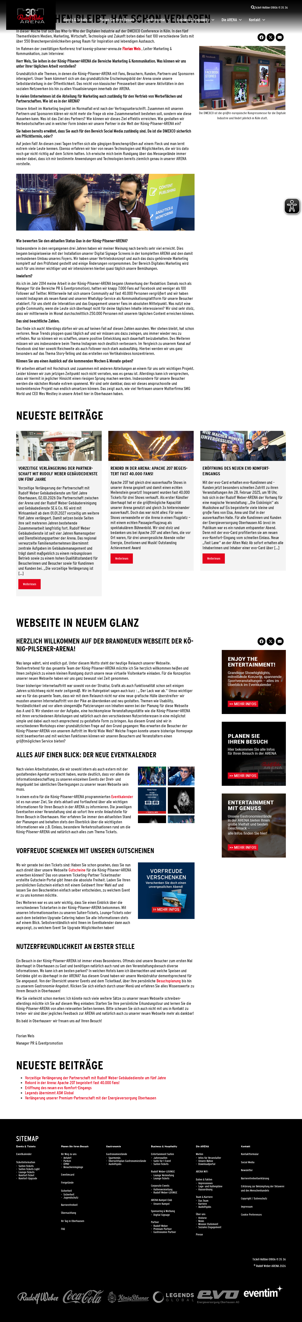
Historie (202, 1218)
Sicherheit (66, 1190)
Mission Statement (208, 1224)
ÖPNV (66, 1164)
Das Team (203, 1200)
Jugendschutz (70, 1197)
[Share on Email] (280, 37)
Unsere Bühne (205, 1161)
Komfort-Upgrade (28, 1178)
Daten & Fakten (204, 1179)
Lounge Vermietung (163, 1175)
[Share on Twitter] (271, 37)
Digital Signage (161, 1214)
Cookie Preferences (251, 1214)
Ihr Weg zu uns (68, 1154)
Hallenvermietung (162, 1189)
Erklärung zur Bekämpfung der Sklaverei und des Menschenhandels (262, 1188)
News (201, 1221)
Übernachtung (68, 1212)
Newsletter (247, 1170)
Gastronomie (155, 20)
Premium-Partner (162, 1229)
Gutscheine (77, 869)
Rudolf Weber (160, 1225)
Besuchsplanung (169, 980)
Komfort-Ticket (26, 1175)
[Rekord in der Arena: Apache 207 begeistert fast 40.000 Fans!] (151, 446)
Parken (67, 1161)
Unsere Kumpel (161, 1203)
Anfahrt (67, 1157)
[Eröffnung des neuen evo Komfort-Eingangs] (243, 446)
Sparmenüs (114, 1157)
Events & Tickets (76, 20)
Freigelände (67, 1182)
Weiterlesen (29, 584)
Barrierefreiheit (69, 1204)
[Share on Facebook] (262, 37)
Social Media (247, 1162)
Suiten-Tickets (26, 1166)
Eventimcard (67, 1174)
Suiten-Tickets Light (29, 1169)
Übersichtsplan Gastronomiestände (127, 1161)
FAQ (63, 1229)
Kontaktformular (250, 1154)
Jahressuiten (160, 1157)
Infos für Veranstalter (209, 1157)
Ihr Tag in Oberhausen (72, 1221)
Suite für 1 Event (162, 1161)
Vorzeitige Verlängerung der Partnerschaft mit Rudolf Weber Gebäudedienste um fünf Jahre (95, 1077)
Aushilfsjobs (115, 1164)
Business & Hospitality (193, 20)
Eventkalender (122, 796)
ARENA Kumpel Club (161, 1200)
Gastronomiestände (116, 1154)
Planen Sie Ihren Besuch (116, 20)
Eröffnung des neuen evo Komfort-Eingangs (58, 1087)
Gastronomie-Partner (164, 1232)
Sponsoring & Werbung (163, 1211)
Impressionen (205, 1183)
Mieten (199, 1154)
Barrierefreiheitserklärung (255, 1178)
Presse (199, 1234)
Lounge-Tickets (26, 1172)
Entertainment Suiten (162, 1154)
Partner (155, 1222)
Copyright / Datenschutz (254, 1198)
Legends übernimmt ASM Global (49, 1092)
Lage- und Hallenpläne (210, 1186)
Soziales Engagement (209, 1227)
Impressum (247, 1206)
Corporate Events (160, 1185)
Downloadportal (206, 1164)
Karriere (202, 1203)
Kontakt (254, 20)
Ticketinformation (25, 1162)
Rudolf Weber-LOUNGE (163, 1171)
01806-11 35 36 (277, 1259)
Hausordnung (205, 1189)
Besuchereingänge (73, 1167)
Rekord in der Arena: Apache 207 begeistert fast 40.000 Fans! (72, 1082)
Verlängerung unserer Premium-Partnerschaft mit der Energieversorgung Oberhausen (90, 1097)
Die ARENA (229, 20)
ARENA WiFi (202, 1171)
